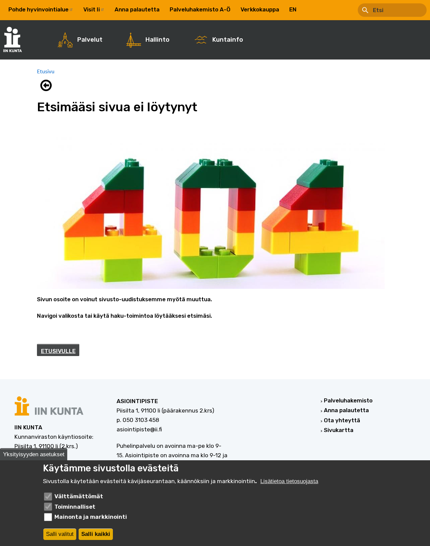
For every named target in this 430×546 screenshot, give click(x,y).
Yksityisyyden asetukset (33, 454)
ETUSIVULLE (58, 351)
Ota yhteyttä (342, 420)
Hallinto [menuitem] (157, 39)
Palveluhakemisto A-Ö (200, 9)
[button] (47, 85)
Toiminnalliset (74, 506)
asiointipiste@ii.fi (139, 429)
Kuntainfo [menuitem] (227, 39)
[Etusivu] (16, 39)
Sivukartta (338, 430)
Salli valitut (60, 534)
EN (293, 9)
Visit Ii (91, 9)
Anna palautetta (137, 9)
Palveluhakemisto (348, 400)
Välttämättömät (78, 496)
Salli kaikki (95, 534)
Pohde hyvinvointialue (38, 9)
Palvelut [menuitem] (89, 39)
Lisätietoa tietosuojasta (289, 481)
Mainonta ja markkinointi (90, 516)
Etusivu (45, 71)
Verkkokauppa (260, 9)
